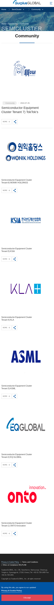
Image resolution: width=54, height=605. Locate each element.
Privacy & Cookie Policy (10, 562)
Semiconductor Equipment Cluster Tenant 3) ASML (16, 387)
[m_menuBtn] (51, 3)
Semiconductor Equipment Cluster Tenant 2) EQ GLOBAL (16, 455)
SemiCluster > (14, 24)
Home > (5, 24)
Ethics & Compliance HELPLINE (14, 565)
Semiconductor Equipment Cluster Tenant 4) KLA (16, 318)
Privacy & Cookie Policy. (11, 591)
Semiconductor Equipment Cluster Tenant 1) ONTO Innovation (16, 524)
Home (3, 9)
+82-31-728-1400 (39, 572)
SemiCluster (16, 9)
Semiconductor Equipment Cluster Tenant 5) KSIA (16, 249)
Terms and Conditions (30, 562)
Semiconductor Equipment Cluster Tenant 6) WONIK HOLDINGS (16, 181)
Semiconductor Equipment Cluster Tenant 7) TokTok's (20, 110)
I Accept (27, 598)
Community (36, 9)
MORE (5, 122)
